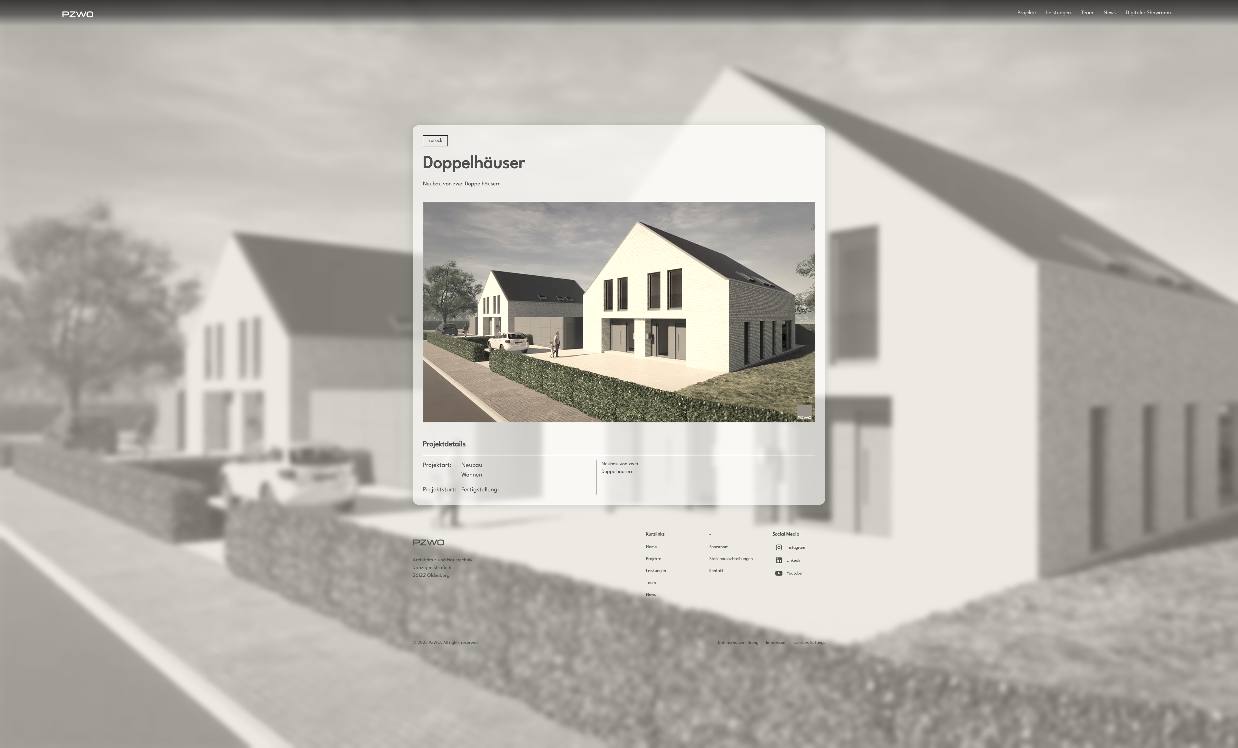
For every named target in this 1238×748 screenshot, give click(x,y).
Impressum (776, 643)
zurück (435, 140)
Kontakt (716, 571)
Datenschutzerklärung (738, 643)
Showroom (719, 547)
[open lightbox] (619, 312)
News (1110, 12)
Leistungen (1058, 12)
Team (1087, 12)
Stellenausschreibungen (731, 559)
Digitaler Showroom (1148, 12)
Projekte (1026, 12)
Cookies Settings (809, 643)
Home (651, 547)
